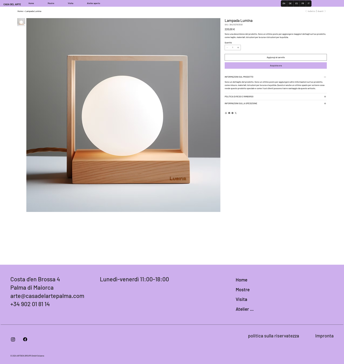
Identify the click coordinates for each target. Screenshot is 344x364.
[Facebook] (229, 113)
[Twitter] (235, 113)
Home (241, 279)
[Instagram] (13, 339)
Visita (241, 299)
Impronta (324, 335)
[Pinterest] (232, 113)
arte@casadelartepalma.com (47, 295)
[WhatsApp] (226, 113)
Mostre (243, 289)
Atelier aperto (245, 309)
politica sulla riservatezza (273, 335)
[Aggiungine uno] (238, 47)
